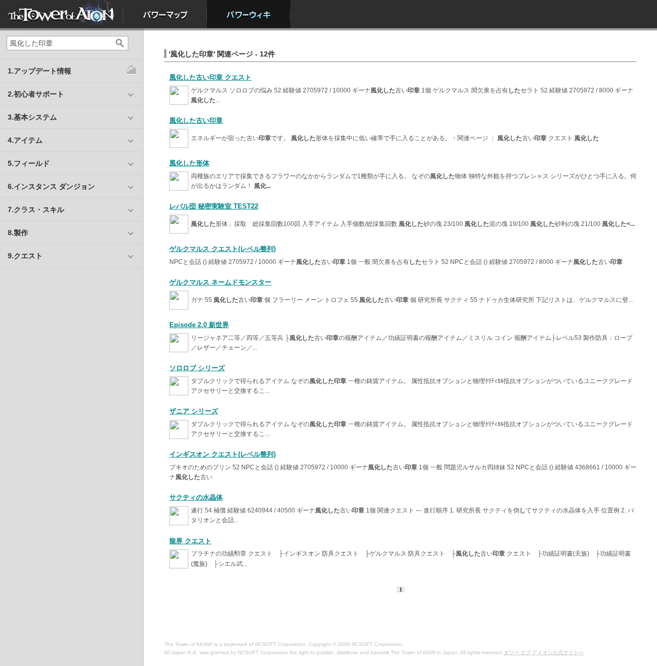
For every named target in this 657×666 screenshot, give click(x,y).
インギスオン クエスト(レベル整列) (222, 454)
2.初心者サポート (36, 94)
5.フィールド (29, 163)
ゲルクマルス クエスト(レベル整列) (222, 249)
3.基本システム (32, 117)
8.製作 (18, 233)
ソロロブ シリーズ (197, 368)
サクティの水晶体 (196, 497)
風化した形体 (189, 163)
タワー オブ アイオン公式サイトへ (544, 652)
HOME (61, 14)
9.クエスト (25, 256)
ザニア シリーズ (193, 411)
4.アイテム (25, 140)
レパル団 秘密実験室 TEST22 (213, 206)
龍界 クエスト (190, 541)
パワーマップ (165, 14)
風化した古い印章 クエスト (210, 77)
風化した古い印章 (196, 120)
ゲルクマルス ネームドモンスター (220, 282)
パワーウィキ (249, 14)
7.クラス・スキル (36, 209)
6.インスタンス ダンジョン (51, 186)
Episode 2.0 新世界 (199, 325)
